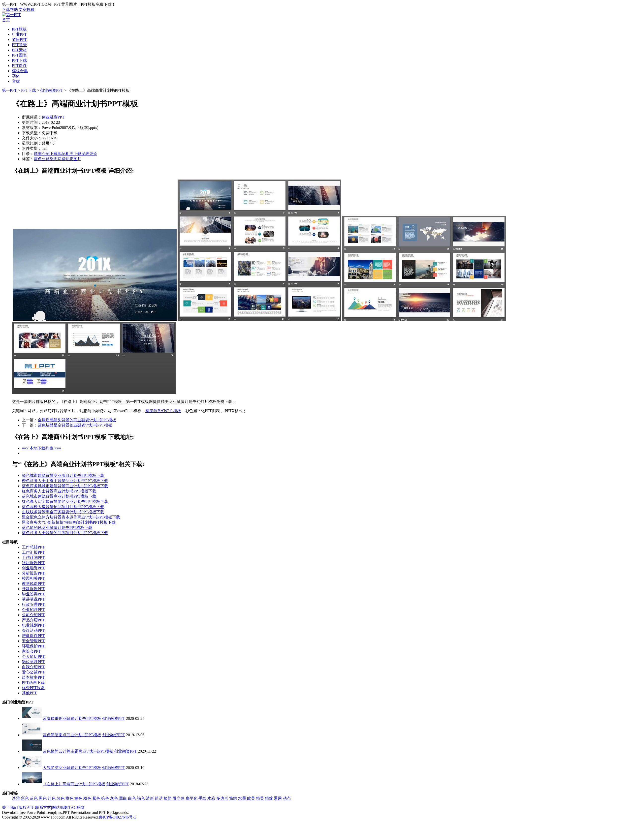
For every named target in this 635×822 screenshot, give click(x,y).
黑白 (123, 798)
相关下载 (73, 154)
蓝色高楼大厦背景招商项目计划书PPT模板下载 (63, 507)
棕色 (105, 798)
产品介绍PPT (33, 620)
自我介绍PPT (33, 667)
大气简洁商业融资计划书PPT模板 (72, 767)
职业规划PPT (33, 625)
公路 (46, 159)
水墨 (242, 798)
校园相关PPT (33, 578)
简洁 (159, 798)
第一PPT (9, 90)
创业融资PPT (51, 90)
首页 (6, 20)
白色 (132, 798)
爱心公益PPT (33, 672)
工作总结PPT (33, 547)
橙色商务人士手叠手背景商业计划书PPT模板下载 (65, 481)
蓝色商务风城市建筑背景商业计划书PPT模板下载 (65, 486)
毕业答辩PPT (33, 594)
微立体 (179, 798)
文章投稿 (26, 9)
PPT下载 (19, 60)
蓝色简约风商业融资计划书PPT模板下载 (57, 527)
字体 (16, 76)
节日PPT (19, 39)
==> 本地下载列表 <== (41, 448)
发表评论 (89, 154)
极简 (168, 798)
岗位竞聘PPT (33, 662)
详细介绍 (42, 154)
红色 (52, 798)
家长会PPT (31, 651)
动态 (69, 159)
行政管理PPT (33, 604)
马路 (61, 159)
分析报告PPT (33, 573)
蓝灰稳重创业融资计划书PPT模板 (72, 718)
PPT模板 (19, 29)
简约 (233, 798)
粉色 (87, 798)
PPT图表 (19, 55)
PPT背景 (19, 45)
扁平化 (191, 798)
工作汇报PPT (33, 552)
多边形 (222, 798)
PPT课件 (19, 65)
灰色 (114, 798)
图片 (77, 159)
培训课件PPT (33, 636)
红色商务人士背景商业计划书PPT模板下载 (59, 491)
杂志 (54, 159)
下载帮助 (10, 9)
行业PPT (19, 34)
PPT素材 (19, 50)
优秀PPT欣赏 (33, 688)
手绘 (202, 798)
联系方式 (43, 807)
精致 (269, 798)
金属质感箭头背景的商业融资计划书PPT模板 (77, 420)
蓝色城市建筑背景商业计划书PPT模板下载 (59, 496)
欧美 (251, 798)
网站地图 (60, 807)
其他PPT (29, 693)
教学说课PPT (33, 583)
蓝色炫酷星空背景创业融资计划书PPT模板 (75, 425)
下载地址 (57, 154)
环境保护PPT (33, 646)
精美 (260, 798)
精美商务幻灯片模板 (163, 411)
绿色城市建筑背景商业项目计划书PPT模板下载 (63, 475)
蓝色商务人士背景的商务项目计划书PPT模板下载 (65, 533)
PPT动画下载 (33, 682)
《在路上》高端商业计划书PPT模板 (74, 784)
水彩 (211, 798)
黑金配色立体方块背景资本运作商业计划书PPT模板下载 (71, 517)
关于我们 (10, 807)
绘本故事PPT (33, 677)
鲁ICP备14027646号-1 (117, 817)
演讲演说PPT (33, 599)
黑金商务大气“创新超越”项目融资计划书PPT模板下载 (69, 522)
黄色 (78, 798)
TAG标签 (76, 807)
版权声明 (26, 807)
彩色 (25, 798)
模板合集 (20, 71)
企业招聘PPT (33, 610)
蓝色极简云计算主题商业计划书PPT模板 (78, 751)
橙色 (69, 798)
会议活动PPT (33, 630)
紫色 (96, 798)
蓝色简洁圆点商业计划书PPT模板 (72, 735)
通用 (278, 798)
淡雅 (16, 798)
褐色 (141, 798)
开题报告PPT (33, 589)
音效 (16, 81)
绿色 (60, 798)
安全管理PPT (33, 641)
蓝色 (38, 159)
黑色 (43, 798)
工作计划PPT (33, 557)
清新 (150, 798)
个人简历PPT (33, 656)
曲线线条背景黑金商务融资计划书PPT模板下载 (63, 512)
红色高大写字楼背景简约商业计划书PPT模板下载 (65, 501)
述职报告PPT (33, 563)
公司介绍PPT (33, 615)
